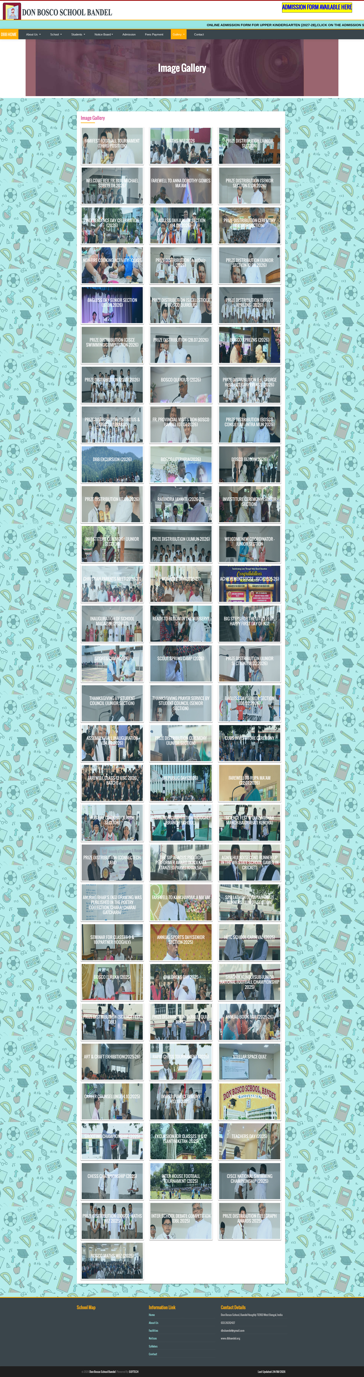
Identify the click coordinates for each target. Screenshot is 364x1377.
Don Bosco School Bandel (102, 1372)
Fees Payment (154, 34)
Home (152, 1315)
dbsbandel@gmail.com (232, 1330)
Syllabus (153, 1346)
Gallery (177, 34)
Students (77, 34)
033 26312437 (228, 1323)
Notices (153, 1338)
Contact (199, 34)
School (55, 34)
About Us (32, 34)
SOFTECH (133, 1372)
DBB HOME (8, 34)
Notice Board (103, 34)
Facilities (153, 1330)
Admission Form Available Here (317, 7)
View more (112, 146)
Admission (129, 34)
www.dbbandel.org (230, 1338)
